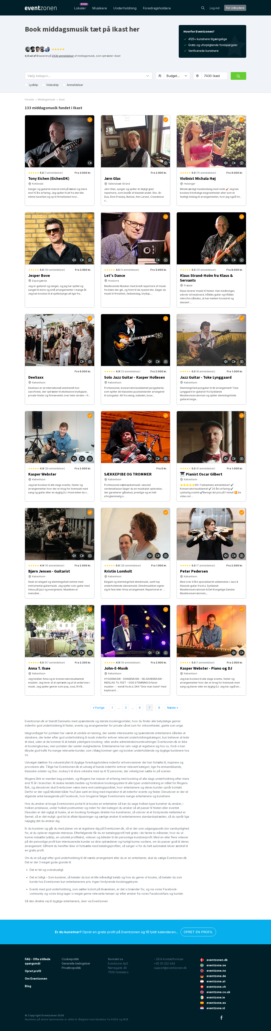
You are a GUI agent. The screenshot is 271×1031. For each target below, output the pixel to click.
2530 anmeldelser (63, 55)
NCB (125, 1019)
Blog (28, 986)
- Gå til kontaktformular (169, 959)
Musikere (99, 8)
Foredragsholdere (157, 8)
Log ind (214, 8)
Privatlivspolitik (71, 967)
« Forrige (99, 707)
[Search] (203, 8)
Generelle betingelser (76, 963)
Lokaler (80, 7)
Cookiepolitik (70, 959)
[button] (89, 76)
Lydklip (33, 85)
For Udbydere (235, 8)
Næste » (172, 707)
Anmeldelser (75, 85)
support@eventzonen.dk (170, 967)
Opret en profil (198, 932)
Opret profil (33, 971)
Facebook (221, 1017)
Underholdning (124, 8)
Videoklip (52, 85)
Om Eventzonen (36, 978)
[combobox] (214, 76)
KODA (114, 1019)
